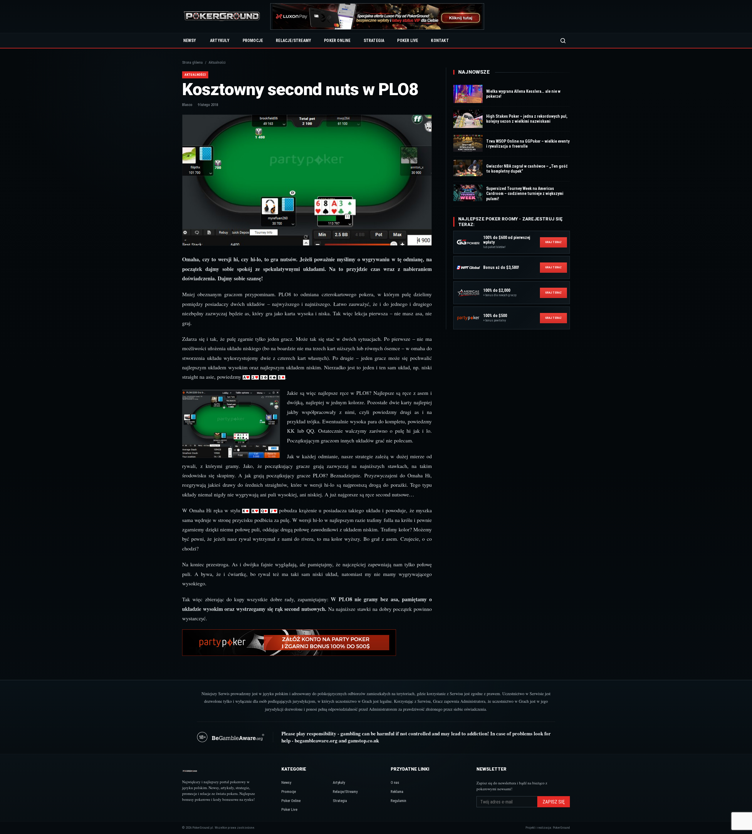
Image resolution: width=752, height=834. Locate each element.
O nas (395, 782)
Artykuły (220, 40)
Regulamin (398, 800)
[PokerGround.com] (221, 17)
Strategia (374, 40)
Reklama (397, 791)
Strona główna (192, 62)
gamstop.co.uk (363, 740)
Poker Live (407, 40)
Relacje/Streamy (293, 40)
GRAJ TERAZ (553, 242)
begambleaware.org (316, 740)
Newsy (189, 40)
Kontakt (440, 40)
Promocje (253, 40)
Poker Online (337, 40)
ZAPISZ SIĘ (554, 802)
